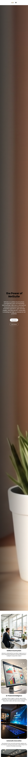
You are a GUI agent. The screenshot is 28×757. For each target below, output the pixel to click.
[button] (16, 2)
